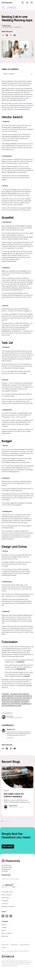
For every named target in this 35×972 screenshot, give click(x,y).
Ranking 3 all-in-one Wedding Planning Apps (10, 8)
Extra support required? (8, 906)
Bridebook (24, 105)
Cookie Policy (14, 944)
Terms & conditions (25, 944)
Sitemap (4, 947)
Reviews (4, 930)
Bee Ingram (10, 716)
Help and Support (7, 895)
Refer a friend (5, 897)
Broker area (5, 936)
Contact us (5, 903)
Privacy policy (5, 944)
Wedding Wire (9, 107)
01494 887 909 (6, 875)
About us (4, 924)
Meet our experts (6, 933)
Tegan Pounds (13, 805)
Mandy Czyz (6, 25)
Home (3, 7)
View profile (10, 737)
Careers (4, 927)
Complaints (5, 900)
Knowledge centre (11, 7)
